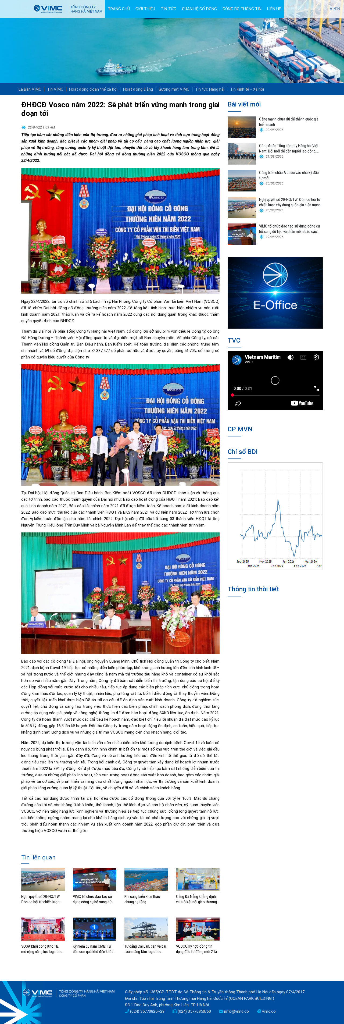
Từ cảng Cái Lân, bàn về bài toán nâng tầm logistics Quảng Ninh (145, 949)
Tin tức (168, 8)
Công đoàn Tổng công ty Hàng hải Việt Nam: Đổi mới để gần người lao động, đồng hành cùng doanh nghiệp (288, 148)
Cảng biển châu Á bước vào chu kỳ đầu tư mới (289, 175)
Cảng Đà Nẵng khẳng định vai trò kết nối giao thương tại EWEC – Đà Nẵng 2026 (196, 899)
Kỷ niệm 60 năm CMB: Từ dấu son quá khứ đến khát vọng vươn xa (93, 949)
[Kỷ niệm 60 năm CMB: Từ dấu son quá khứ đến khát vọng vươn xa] (94, 928)
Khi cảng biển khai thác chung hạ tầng (142, 899)
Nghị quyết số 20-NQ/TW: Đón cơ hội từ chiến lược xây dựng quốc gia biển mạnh (40, 899)
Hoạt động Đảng (138, 89)
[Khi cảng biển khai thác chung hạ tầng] (146, 879)
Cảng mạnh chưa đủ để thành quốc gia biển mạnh (288, 122)
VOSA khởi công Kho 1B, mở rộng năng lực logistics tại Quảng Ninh (41, 949)
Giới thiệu (145, 8)
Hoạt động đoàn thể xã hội (93, 89)
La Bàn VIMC (30, 89)
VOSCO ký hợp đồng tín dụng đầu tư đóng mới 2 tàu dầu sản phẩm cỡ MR (197, 949)
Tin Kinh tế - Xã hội (247, 89)
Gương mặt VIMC (174, 89)
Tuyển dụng (298, 8)
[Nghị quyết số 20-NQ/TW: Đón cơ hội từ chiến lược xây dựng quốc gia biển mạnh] (43, 879)
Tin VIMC (55, 89)
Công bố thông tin (242, 8)
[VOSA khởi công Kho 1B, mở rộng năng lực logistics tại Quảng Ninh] (43, 928)
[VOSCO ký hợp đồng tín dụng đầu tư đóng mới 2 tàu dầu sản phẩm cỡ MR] (198, 928)
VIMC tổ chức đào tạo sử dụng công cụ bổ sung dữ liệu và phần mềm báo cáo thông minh (93, 899)
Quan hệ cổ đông (199, 8)
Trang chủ (119, 8)
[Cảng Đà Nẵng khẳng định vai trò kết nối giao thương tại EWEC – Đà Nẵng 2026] (198, 879)
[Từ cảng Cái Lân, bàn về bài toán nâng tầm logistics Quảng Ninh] (146, 928)
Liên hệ (274, 8)
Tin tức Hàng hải (209, 89)
